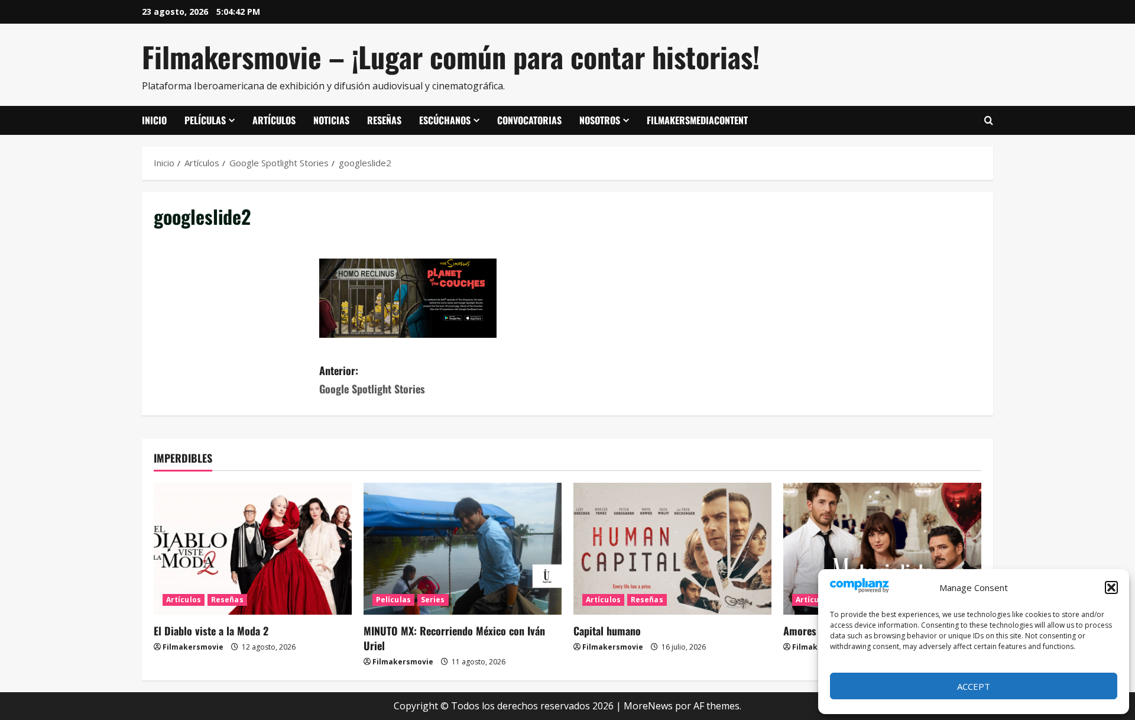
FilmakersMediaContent (697, 120)
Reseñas (384, 120)
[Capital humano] (672, 549)
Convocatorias (529, 120)
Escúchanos (445, 120)
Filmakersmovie (193, 647)
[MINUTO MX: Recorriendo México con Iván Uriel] (463, 549)
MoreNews (648, 705)
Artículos (274, 120)
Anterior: (372, 379)
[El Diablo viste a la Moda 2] (253, 549)
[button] (1111, 587)
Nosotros (599, 120)
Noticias (331, 120)
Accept (973, 686)
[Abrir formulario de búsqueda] (988, 120)
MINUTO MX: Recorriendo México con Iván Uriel (454, 638)
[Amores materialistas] (882, 549)
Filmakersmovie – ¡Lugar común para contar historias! (451, 56)
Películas (205, 120)
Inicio (154, 120)
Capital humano (607, 630)
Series (433, 600)
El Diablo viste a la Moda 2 (211, 630)
